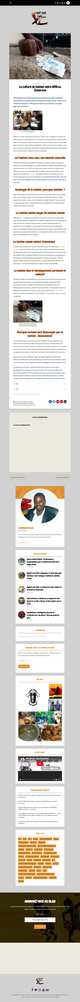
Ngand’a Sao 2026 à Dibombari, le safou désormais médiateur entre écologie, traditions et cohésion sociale (44, 576)
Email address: (40, 914)
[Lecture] (21, 780)
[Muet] (56, 780)
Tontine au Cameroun (29, 405)
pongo (38, 870)
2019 (30, 839)
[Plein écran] (59, 780)
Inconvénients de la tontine (20, 403)
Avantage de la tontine (27, 402)
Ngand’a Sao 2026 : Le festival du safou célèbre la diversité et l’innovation (44, 588)
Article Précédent (18, 477)
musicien (48, 863)
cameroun (29, 849)
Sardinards (31, 403)
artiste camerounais (45, 839)
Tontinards (16, 405)
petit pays (31, 870)
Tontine (21, 405)
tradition (28, 877)
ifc (53, 860)
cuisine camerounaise (50, 853)
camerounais (38, 849)
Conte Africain (49, 849)
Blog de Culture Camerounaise (27, 846)
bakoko (56, 839)
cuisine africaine (36, 853)
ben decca (33, 842)
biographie (42, 842)
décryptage (37, 860)
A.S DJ (20, 821)
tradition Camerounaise (40, 877)
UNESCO (21, 881)
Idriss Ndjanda (22, 813)
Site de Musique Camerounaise (46, 874)
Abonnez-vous (24, 666)
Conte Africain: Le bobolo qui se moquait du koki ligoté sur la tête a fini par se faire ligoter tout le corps (44, 601)
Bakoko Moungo (23, 842)
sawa (44, 870)
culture (21, 856)
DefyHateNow (55, 856)
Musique (55, 863)
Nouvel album (47, 867)
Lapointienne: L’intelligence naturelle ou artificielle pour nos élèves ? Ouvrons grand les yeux (43, 615)
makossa (40, 863)
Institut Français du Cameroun (27, 863)
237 (20, 839)
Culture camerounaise (32, 856)
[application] (40, 768)
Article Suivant (63, 477)
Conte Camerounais (24, 853)
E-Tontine (57, 290)
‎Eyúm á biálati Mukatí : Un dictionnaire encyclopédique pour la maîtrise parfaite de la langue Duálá (43, 562)
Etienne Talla (46, 860)
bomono (21, 849)
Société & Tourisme (40, 83)
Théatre (21, 877)
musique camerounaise (25, 867)
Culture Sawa (44, 856)
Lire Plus (22, 542)
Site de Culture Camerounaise (27, 874)
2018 (25, 839)
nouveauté (37, 867)
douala (29, 860)
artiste (35, 839)
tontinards (31, 174)
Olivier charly (23, 870)
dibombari (22, 860)
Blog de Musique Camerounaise (46, 846)
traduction (53, 877)
